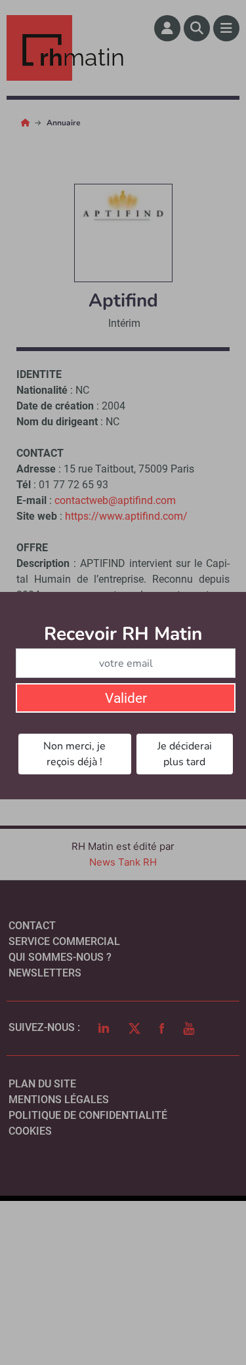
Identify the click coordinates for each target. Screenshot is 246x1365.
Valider (126, 698)
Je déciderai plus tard (184, 754)
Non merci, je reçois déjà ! (74, 754)
